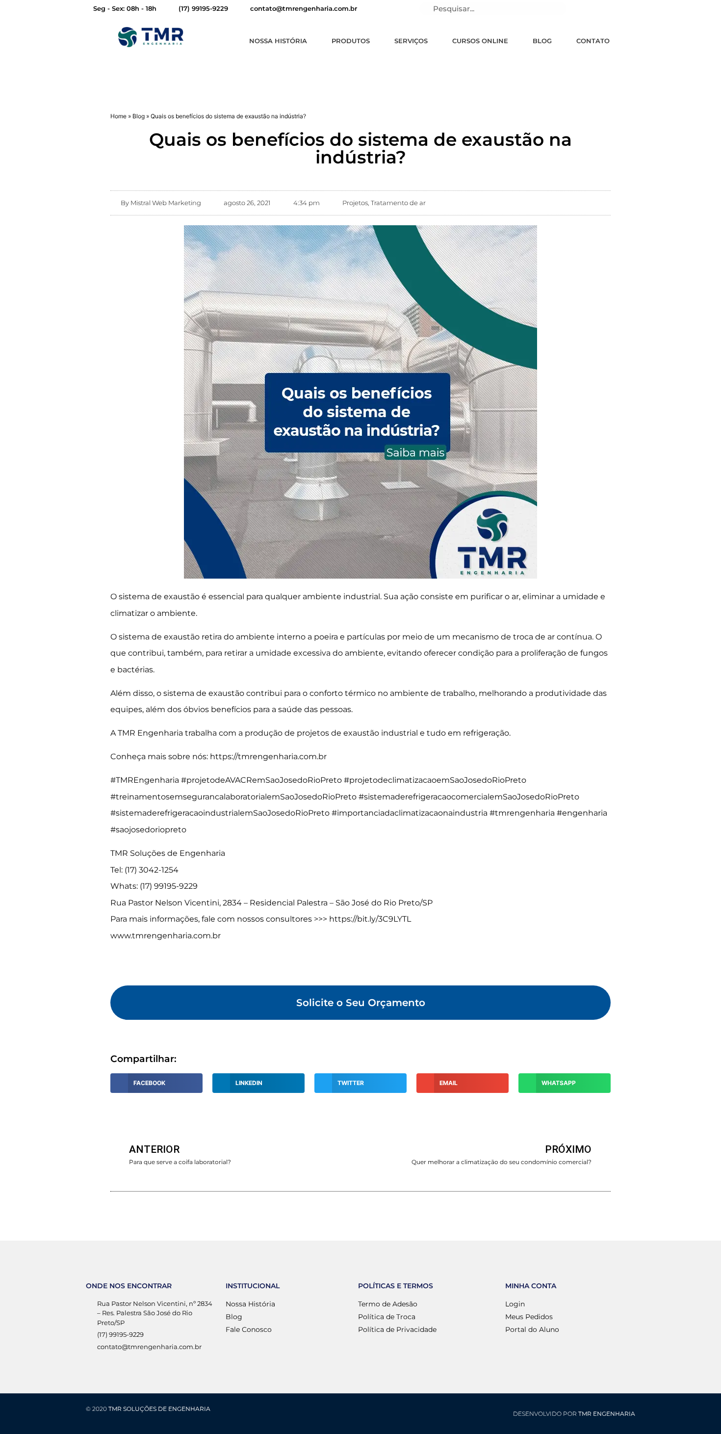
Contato (593, 41)
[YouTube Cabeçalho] (602, 9)
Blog (542, 41)
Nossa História (278, 41)
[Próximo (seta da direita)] (704, 717)
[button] (360, 1002)
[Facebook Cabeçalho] (619, 9)
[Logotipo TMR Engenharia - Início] (151, 37)
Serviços (411, 41)
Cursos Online (480, 41)
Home (118, 116)
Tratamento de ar (398, 203)
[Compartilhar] (688, 11)
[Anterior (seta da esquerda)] (17, 717)
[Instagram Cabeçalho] (635, 9)
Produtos (351, 41)
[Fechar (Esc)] (710, 11)
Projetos (355, 203)
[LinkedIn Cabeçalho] (585, 9)
